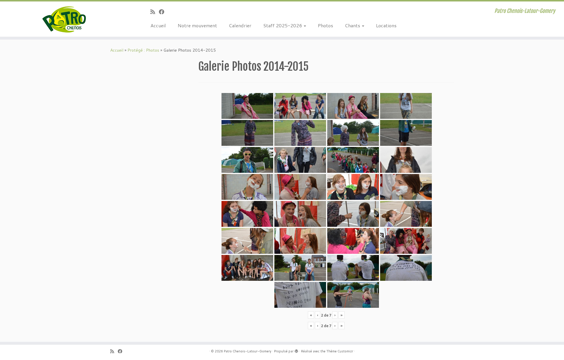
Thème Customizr (339, 351)
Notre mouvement (197, 25)
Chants (353, 25)
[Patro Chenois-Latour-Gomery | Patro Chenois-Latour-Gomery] (65, 19)
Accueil (158, 25)
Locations (386, 25)
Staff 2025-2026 (283, 25)
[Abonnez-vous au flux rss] (154, 12)
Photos (325, 25)
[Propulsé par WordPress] (296, 350)
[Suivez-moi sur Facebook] (163, 12)
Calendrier (240, 25)
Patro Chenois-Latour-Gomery (247, 351)
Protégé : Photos (143, 50)
